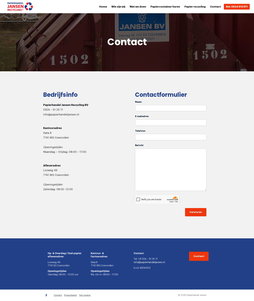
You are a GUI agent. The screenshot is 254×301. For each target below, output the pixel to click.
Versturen (195, 212)
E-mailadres (142, 116)
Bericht (139, 145)
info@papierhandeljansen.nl (149, 262)
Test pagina (84, 295)
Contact (215, 6)
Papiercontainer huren (165, 6)
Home (103, 6)
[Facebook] (46, 295)
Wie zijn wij (118, 6)
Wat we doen (138, 6)
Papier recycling (195, 6)
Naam (138, 102)
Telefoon (140, 131)
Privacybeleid (70, 295)
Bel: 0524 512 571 (237, 6)
